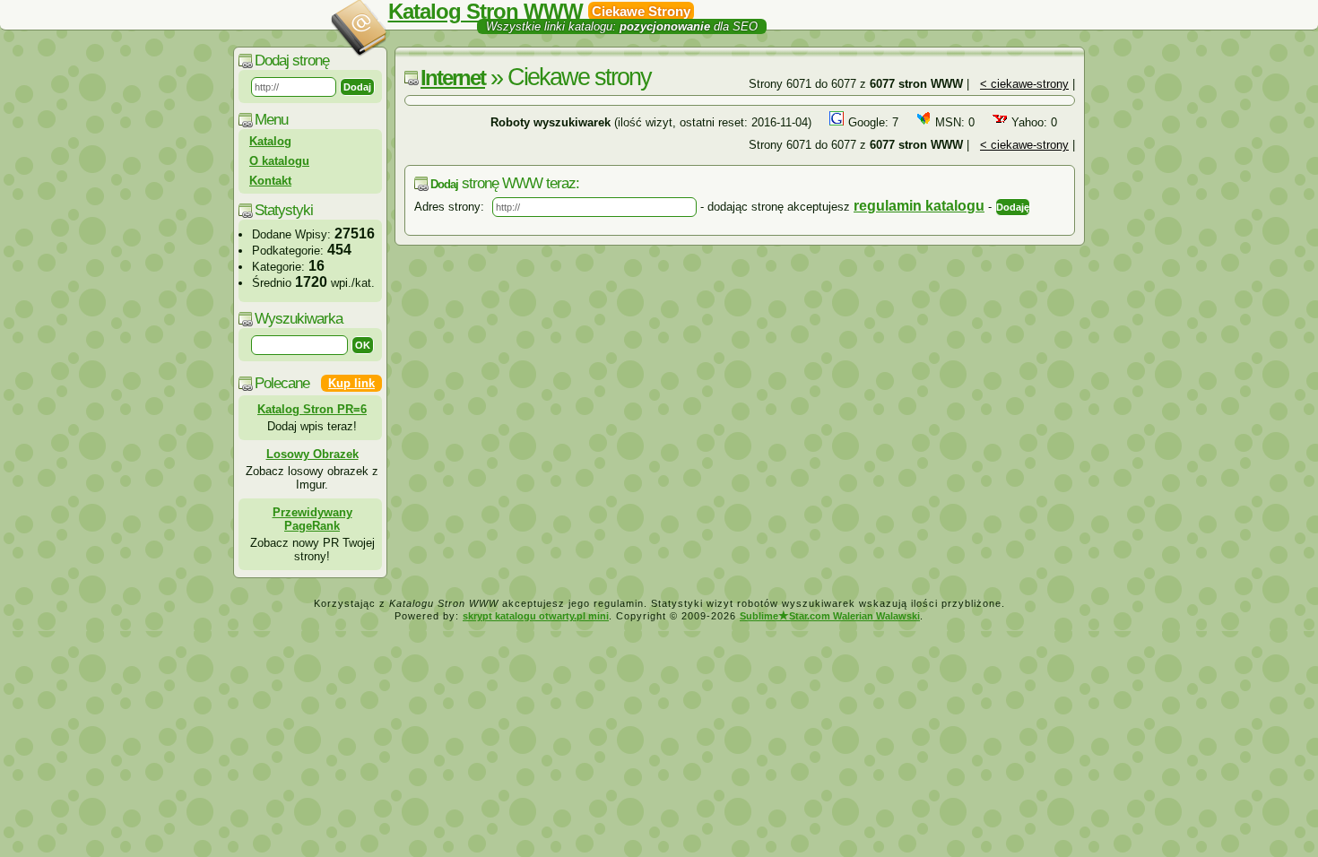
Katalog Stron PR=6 (312, 409)
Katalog (270, 141)
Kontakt (270, 180)
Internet (453, 77)
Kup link (351, 383)
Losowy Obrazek (312, 454)
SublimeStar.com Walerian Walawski (830, 615)
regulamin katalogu (919, 205)
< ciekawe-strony (1024, 84)
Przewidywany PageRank (312, 519)
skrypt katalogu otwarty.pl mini (536, 615)
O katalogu (279, 161)
